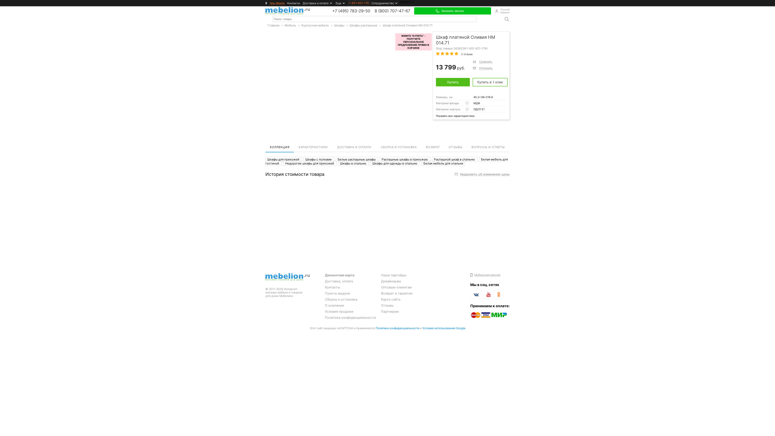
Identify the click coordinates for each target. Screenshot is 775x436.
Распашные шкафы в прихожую (405, 159)
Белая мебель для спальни (443, 163)
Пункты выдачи (337, 293)
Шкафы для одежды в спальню (395, 163)
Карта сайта (390, 299)
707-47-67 (400, 10)
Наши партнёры (393, 275)
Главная (273, 25)
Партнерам (390, 311)
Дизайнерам (391, 281)
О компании (334, 305)
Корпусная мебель (315, 25)
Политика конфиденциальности (350, 317)
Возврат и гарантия (396, 293)
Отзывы (387, 305)
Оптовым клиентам (396, 287)
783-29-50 (360, 10)
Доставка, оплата (339, 281)
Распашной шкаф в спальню (455, 159)
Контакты (293, 3)
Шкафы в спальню (353, 163)
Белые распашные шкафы (357, 159)
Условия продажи (339, 311)
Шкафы (339, 25)
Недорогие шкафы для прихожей (310, 163)
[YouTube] (488, 295)
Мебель (290, 25)
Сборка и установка (341, 299)
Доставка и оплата (316, 3)
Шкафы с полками (318, 159)
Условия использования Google (443, 328)
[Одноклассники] (499, 294)
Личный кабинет (505, 11)
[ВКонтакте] (476, 294)
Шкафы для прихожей (283, 159)
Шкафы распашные (363, 25)
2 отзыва (466, 54)
